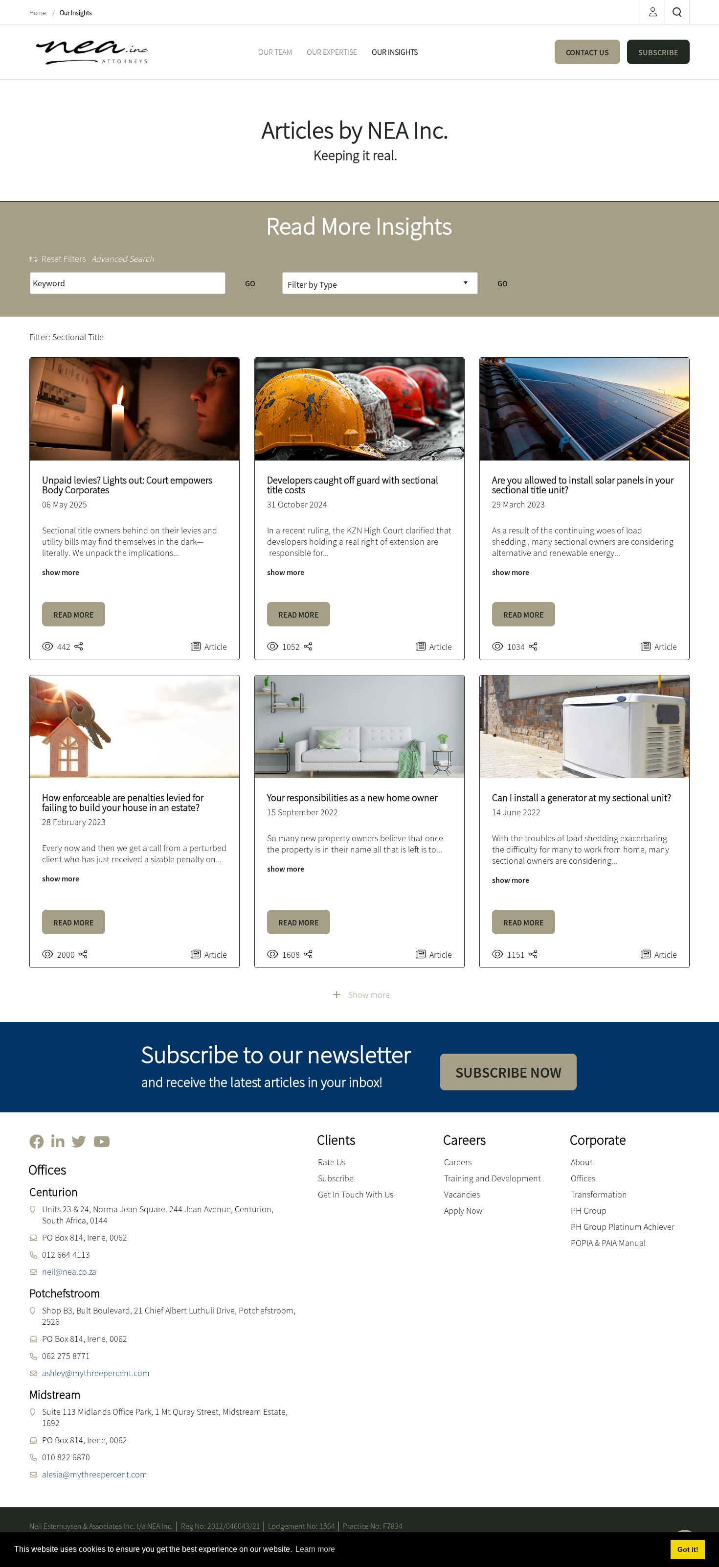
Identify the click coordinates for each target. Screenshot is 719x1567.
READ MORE (73, 615)
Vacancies (462, 1194)
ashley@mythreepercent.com (96, 1373)
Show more (369, 994)
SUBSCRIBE (658, 52)
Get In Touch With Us (355, 1194)
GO (250, 283)
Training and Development (492, 1178)
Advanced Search (122, 258)
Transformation (599, 1194)
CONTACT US (587, 52)
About (582, 1162)
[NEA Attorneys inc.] (90, 51)
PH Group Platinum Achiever (622, 1226)
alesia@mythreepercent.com (94, 1474)
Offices (583, 1178)
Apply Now (463, 1210)
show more (60, 572)
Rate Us (331, 1162)
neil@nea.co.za (69, 1271)
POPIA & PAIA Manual (608, 1242)
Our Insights (76, 12)
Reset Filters (64, 258)
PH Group (589, 1210)
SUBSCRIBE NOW (508, 1072)
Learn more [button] (315, 1549)
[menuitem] (275, 52)
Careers (458, 1162)
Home (38, 12)
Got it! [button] (687, 1549)
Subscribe (336, 1178)
